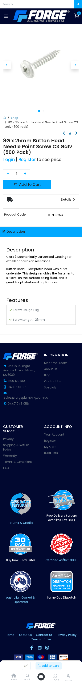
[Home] (14, 676)
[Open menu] (41, 676)
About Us (50, 369)
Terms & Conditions (17, 462)
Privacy (8, 439)
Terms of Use (41, 639)
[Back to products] (70, 133)
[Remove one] (8, 174)
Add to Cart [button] (29, 184)
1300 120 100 (16, 381)
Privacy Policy (67, 635)
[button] (7, 65)
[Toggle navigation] (6, 16)
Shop (14, 118)
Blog (47, 375)
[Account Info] (68, 676)
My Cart (50, 447)
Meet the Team (55, 363)
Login (9, 160)
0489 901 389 (17, 387)
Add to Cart (50, 666)
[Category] (55, 676)
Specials (50, 387)
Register (27, 160)
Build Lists (51, 453)
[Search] (27, 676)
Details (66, 199)
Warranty (10, 456)
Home (10, 635)
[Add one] (25, 174)
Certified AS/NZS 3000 (61, 560)
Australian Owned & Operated (20, 599)
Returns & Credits (20, 523)
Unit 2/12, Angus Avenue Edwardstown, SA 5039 (19, 370)
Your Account (54, 434)
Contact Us (52, 381)
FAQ (6, 468)
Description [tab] (15, 231)
